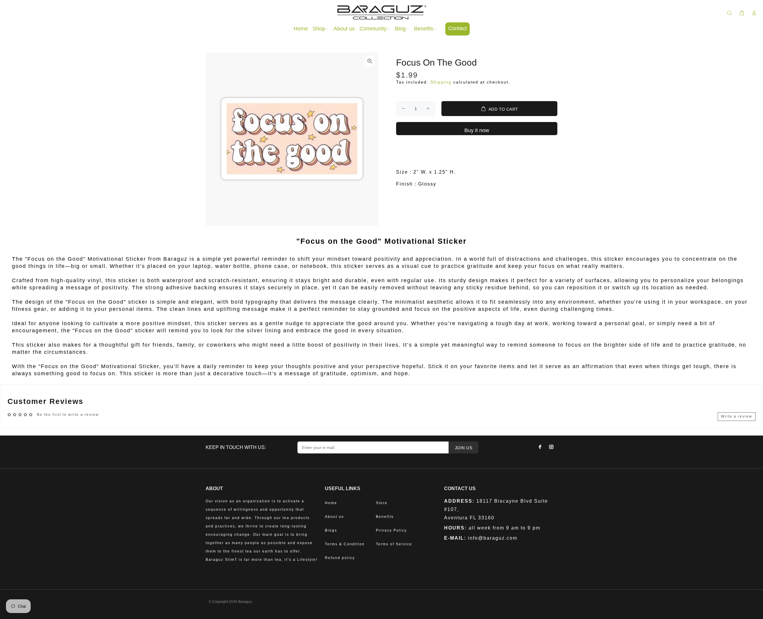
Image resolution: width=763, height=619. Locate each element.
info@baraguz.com (492, 538)
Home (331, 503)
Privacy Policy (391, 530)
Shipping (441, 82)
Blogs (331, 530)
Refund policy (340, 558)
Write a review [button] (736, 416)
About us (334, 517)
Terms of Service (394, 544)
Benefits (385, 517)
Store (381, 503)
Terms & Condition (345, 544)
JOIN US (463, 447)
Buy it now (476, 130)
